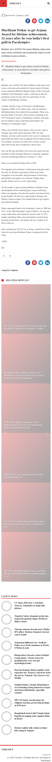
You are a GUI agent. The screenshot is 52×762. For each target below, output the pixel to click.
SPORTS (15, 270)
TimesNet (11, 15)
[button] (4, 433)
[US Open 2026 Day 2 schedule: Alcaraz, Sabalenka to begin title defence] (6, 606)
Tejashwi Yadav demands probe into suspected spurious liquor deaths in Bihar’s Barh (31, 619)
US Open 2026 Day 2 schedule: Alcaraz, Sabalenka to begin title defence (29, 605)
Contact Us (46, 755)
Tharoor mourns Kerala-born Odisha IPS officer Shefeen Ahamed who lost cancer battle (32, 632)
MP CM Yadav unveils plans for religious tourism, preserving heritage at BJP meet (31, 703)
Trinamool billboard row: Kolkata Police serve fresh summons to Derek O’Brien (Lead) (31, 645)
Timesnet (15, 3)
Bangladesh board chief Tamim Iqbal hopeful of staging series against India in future (32, 716)
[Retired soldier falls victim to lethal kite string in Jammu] (6, 730)
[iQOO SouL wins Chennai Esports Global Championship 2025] (26, 457)
